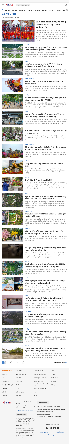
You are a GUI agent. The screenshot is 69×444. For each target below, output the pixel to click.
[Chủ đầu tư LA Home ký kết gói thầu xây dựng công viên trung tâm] (12, 335)
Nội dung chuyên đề (40, 388)
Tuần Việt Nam (38, 370)
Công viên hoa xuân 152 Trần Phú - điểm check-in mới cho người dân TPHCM (45, 148)
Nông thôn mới (38, 381)
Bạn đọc (18, 395)
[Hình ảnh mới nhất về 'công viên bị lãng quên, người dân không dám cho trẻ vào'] (12, 352)
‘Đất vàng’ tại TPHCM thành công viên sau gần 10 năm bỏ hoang (45, 215)
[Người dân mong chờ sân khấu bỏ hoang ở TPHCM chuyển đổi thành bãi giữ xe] (12, 302)
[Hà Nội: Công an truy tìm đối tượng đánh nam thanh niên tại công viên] (12, 251)
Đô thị (27, 44)
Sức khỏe (19, 378)
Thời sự (14, 10)
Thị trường (28, 211)
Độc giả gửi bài (60, 432)
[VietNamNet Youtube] (51, 429)
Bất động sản (20, 392)
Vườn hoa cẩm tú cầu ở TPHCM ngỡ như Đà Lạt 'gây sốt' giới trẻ (46, 131)
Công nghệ (19, 381)
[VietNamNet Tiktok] (54, 429)
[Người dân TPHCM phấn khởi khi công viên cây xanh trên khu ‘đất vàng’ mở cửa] (12, 200)
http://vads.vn (45, 414)
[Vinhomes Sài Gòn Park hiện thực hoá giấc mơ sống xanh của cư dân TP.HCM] (12, 101)
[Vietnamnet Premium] (7, 371)
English (36, 392)
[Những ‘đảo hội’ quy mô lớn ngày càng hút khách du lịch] (12, 85)
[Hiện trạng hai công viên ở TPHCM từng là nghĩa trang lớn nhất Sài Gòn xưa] (12, 68)
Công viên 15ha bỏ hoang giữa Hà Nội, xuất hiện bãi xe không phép (44, 315)
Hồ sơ (35, 395)
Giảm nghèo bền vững (40, 378)
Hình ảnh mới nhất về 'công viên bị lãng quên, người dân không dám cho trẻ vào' (45, 349)
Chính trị (7, 10)
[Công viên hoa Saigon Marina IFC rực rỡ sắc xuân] (12, 167)
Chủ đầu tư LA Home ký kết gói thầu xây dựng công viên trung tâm (45, 333)
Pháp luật (28, 245)
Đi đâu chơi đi (29, 78)
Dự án (27, 95)
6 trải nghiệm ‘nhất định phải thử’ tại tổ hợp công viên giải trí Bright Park (45, 281)
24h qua (53, 385)
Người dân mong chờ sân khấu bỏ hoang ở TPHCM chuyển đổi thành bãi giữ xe (44, 299)
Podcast (53, 381)
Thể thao (58, 10)
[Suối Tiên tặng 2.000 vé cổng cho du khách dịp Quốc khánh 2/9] (18, 31)
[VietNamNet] (2, 10)
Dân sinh (28, 311)
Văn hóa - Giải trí (21, 374)
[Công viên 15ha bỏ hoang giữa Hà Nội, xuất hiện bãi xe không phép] (12, 318)
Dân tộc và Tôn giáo (34, 10)
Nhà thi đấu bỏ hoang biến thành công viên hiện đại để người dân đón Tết (44, 232)
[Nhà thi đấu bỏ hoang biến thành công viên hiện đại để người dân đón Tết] (12, 235)
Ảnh (52, 370)
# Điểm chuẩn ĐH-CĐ (23, 5)
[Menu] (3, 5)
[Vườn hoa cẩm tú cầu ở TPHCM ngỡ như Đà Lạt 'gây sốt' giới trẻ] (12, 134)
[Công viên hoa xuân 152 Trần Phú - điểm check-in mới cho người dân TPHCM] (12, 151)
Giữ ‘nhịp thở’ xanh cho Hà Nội (38, 180)
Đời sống (19, 370)
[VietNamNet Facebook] (47, 429)
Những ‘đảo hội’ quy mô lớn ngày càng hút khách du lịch (44, 82)
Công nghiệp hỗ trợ (40, 374)
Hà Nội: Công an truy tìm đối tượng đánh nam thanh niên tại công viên (45, 248)
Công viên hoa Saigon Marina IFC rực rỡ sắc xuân (44, 164)
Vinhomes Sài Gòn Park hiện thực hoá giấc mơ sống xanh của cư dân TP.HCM (45, 98)
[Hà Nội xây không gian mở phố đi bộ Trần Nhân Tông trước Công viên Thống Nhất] (12, 51)
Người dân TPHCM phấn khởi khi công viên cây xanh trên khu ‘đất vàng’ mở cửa (45, 197)
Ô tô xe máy (19, 385)
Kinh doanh (22, 10)
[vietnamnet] (9, 6)
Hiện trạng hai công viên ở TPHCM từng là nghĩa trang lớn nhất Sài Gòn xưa (43, 65)
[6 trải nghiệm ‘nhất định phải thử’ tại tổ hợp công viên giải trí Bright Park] (12, 284)
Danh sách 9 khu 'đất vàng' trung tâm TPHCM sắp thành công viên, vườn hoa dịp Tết (45, 265)
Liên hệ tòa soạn (21, 414)
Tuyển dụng (51, 435)
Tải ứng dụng (44, 432)
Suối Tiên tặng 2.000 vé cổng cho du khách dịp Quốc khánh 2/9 (51, 24)
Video (26, 61)
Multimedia (54, 378)
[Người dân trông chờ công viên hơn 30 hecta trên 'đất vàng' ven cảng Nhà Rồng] (12, 118)
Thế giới (51, 10)
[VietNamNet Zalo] (58, 429)
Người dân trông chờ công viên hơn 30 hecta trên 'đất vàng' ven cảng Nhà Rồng (45, 115)
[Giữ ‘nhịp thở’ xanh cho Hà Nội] (12, 184)
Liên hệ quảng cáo (43, 402)
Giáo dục (44, 10)
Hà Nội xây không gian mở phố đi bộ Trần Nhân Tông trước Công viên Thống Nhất (46, 48)
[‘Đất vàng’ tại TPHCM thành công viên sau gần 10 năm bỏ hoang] (12, 217)
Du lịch (18, 388)
